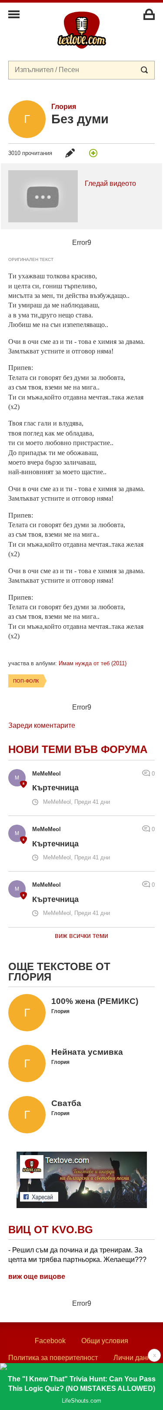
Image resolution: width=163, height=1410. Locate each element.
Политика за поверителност (53, 1357)
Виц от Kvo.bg (50, 1229)
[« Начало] (81, 30)
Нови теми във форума (77, 749)
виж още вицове (36, 1276)
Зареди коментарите (41, 725)
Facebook (50, 1340)
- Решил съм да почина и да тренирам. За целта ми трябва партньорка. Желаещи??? (77, 1254)
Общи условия (104, 1340)
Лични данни (134, 1357)
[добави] (93, 153)
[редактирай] (70, 153)
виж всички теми (81, 935)
